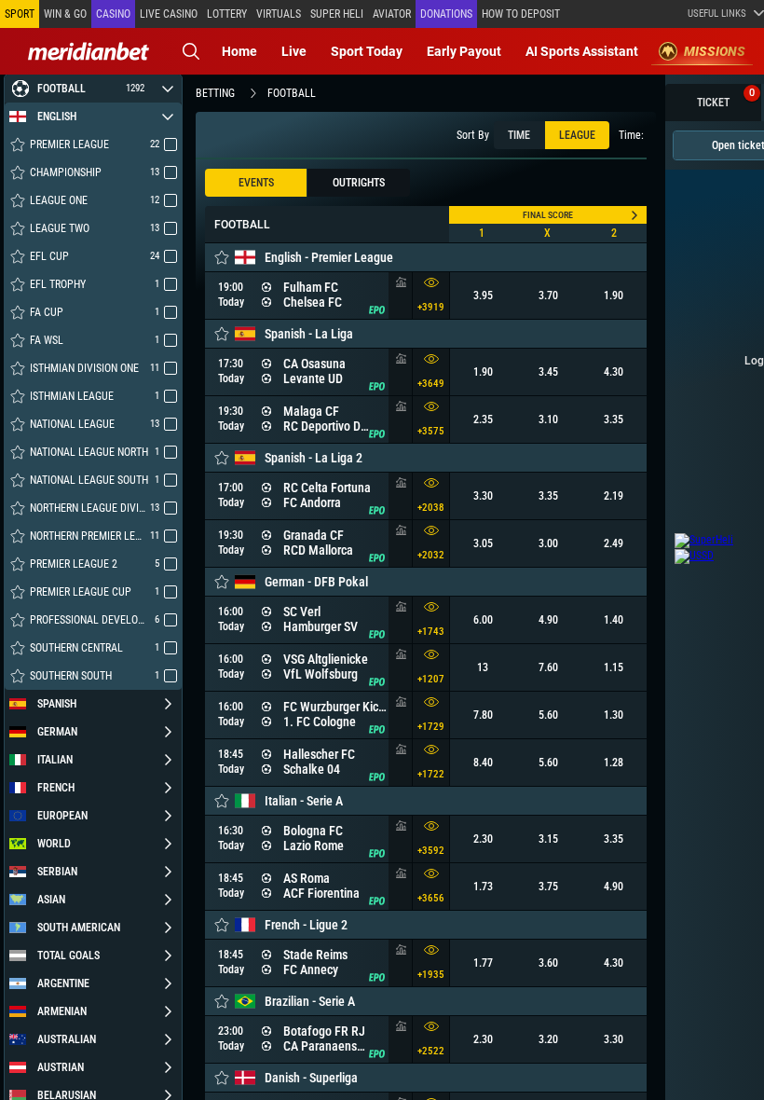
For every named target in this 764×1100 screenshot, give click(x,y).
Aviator (392, 14)
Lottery (227, 14)
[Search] (191, 51)
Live (294, 51)
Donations (446, 14)
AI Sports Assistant (581, 51)
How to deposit (521, 14)
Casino (113, 14)
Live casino (169, 14)
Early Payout (464, 51)
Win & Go (65, 14)
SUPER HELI (336, 14)
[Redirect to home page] (88, 51)
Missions (714, 51)
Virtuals (278, 14)
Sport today (366, 51)
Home (239, 51)
